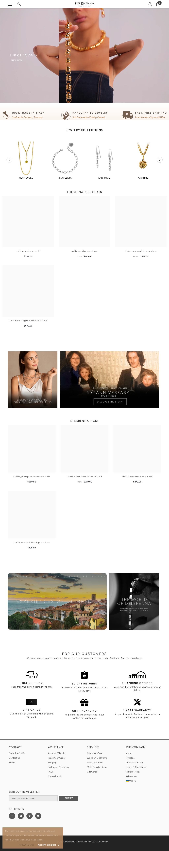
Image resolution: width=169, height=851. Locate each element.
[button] (160, 160)
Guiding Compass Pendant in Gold (31, 476)
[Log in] (150, 4)
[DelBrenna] (26, 158)
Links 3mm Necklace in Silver (141, 251)
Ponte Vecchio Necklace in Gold (84, 476)
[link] (84, 115)
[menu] (10, 4)
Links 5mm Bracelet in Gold (137, 476)
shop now (16, 60)
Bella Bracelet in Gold (28, 251)
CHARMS (143, 177)
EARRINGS (104, 177)
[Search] (19, 4)
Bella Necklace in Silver (84, 251)
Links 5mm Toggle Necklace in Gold (28, 320)
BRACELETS (65, 177)
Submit (68, 798)
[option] (26, 159)
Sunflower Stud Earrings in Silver (32, 542)
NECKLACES (26, 177)
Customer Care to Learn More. (126, 658)
